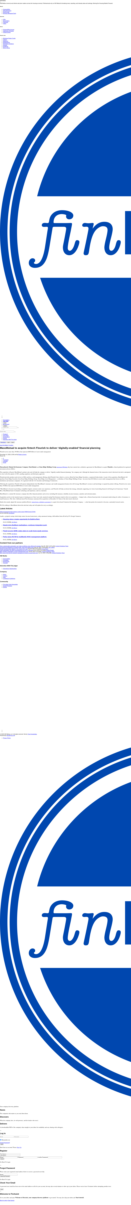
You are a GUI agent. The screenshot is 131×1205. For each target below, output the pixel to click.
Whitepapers (6, 42)
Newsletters (6, 21)
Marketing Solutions (8, 43)
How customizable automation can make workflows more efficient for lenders (20, 546)
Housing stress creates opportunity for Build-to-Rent (21, 519)
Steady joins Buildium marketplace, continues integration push (25, 525)
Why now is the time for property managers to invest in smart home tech (19, 553)
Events (5, 438)
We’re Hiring (6, 48)
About (4, 574)
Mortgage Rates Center (9, 38)
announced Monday (62, 467)
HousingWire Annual (8, 29)
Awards (5, 45)
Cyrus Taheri (44, 548)
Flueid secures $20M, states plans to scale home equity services (25, 531)
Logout (5, 425)
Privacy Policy (7, 738)
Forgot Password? (5, 1142)
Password (20, 1157)
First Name (3, 1154)
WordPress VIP (11, 735)
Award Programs (7, 585)
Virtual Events (7, 32)
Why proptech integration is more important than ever (14, 551)
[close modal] (0, 1130)
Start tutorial (11, 1200)
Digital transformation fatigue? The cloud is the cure (14, 548)
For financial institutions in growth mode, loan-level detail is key (17, 547)
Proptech (5, 434)
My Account (6, 424)
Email (1, 1157)
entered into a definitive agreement (41, 502)
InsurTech (2, 445)
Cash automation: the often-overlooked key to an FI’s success (16, 550)
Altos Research (7, 10)
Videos (5, 39)
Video (4, 23)
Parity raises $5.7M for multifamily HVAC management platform (25, 537)
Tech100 (5, 563)
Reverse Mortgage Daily (9, 13)
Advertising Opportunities (10, 568)
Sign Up (19, 1147)
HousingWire (6, 9)
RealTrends (6, 12)
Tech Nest (5, 435)
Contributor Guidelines (9, 578)
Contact (5, 576)
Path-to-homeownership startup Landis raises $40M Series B (18, 511)
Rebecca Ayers (22, 454)
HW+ (4, 19)
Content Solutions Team (61, 546)
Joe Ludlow (51, 547)
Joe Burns (11, 513)
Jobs (4, 577)
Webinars (5, 41)
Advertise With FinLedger (10, 439)
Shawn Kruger (50, 550)
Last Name (3, 1155)
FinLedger (6, 560)
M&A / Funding (9, 445)
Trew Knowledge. (32, 734)
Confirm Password (43, 1157)
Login (5, 422)
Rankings (5, 46)
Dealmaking (6, 437)
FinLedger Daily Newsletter (10, 584)
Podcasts (5, 22)
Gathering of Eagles (8, 31)
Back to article (4, 1200)
